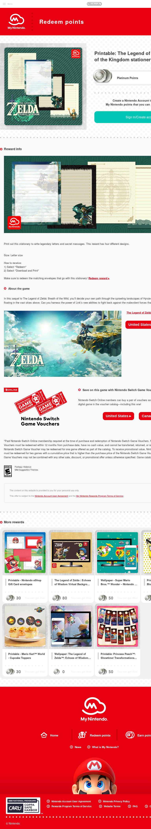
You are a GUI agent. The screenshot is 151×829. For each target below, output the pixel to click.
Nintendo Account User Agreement (51, 495)
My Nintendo (94, 709)
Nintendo (94, 4)
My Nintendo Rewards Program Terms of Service (99, 495)
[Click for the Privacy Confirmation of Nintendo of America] (24, 805)
